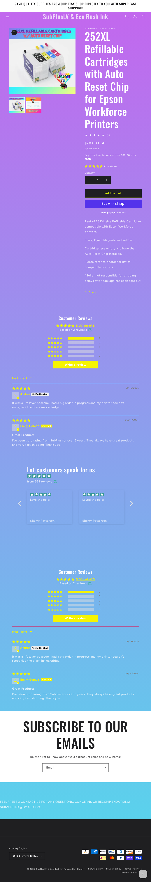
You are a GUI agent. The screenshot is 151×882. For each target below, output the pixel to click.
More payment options (113, 212)
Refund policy (95, 869)
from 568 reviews (39, 481)
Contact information (131, 872)
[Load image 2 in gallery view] (34, 105)
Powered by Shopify (74, 869)
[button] (8, 16)
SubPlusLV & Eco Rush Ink (49, 869)
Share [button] (92, 292)
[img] (21, 388)
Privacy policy (113, 869)
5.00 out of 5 (85, 325)
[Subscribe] (104, 767)
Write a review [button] (75, 364)
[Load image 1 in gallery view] (16, 105)
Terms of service (133, 869)
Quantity (90, 172)
